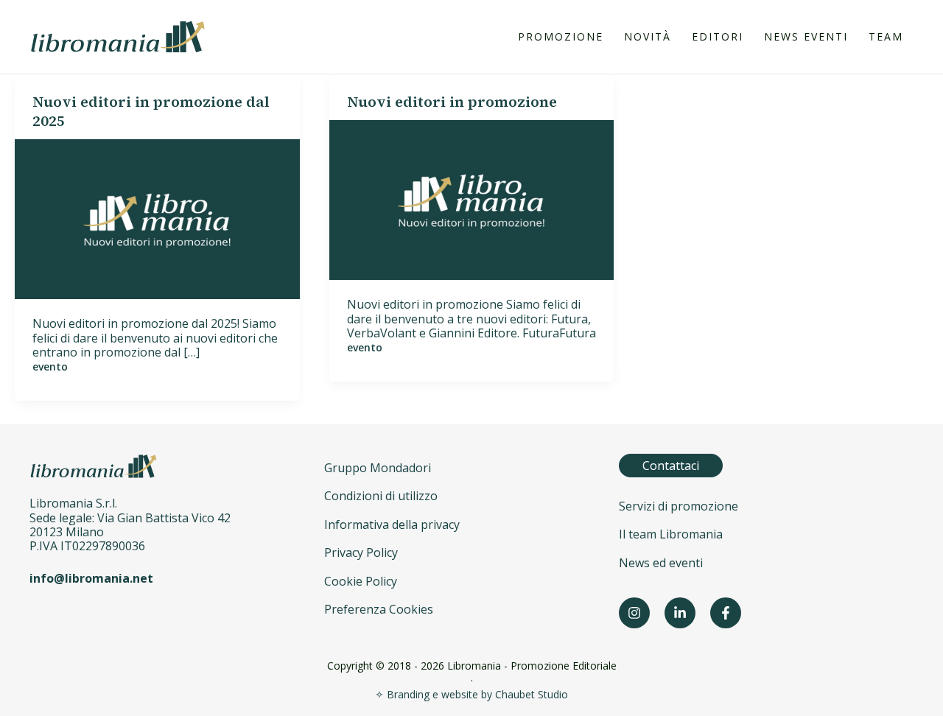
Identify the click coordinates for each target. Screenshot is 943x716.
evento (50, 366)
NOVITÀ (647, 36)
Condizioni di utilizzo (381, 496)
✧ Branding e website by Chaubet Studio (471, 694)
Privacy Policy (361, 552)
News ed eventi (661, 563)
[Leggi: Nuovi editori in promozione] (471, 199)
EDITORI (717, 36)
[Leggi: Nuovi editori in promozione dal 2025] (157, 218)
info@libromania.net (91, 578)
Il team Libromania (671, 534)
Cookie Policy (360, 581)
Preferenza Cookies (378, 609)
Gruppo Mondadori (377, 468)
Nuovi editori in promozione (452, 101)
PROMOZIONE (560, 36)
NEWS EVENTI (806, 36)
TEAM (886, 36)
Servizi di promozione (678, 506)
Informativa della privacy (392, 524)
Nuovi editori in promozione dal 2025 (151, 111)
